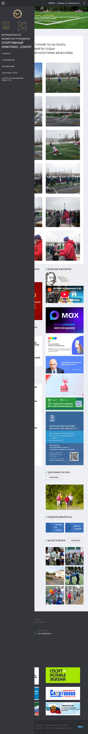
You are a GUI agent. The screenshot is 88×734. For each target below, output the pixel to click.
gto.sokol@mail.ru (45, 633)
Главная (6, 53)
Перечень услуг (10, 73)
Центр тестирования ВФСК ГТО (12, 79)
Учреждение (8, 60)
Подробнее (53, 477)
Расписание (8, 66)
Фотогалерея (48, 15)
